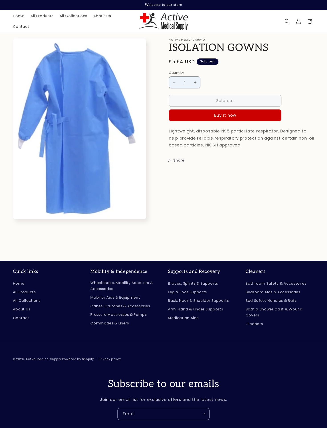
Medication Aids (183, 317)
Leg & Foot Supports (187, 292)
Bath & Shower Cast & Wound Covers (274, 312)
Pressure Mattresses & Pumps (118, 314)
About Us (21, 309)
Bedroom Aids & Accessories (273, 292)
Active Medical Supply (43, 359)
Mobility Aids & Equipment (115, 297)
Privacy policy (110, 359)
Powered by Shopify (78, 359)
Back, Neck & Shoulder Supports (198, 300)
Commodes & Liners (109, 323)
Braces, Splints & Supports (193, 283)
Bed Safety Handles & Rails (271, 300)
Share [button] (178, 160)
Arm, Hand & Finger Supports (195, 309)
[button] (287, 21)
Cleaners (254, 324)
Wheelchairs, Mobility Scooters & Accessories (121, 285)
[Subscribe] (203, 414)
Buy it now (225, 115)
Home (18, 283)
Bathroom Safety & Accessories (276, 283)
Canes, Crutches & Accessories (120, 306)
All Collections (26, 300)
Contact (21, 317)
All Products (24, 292)
